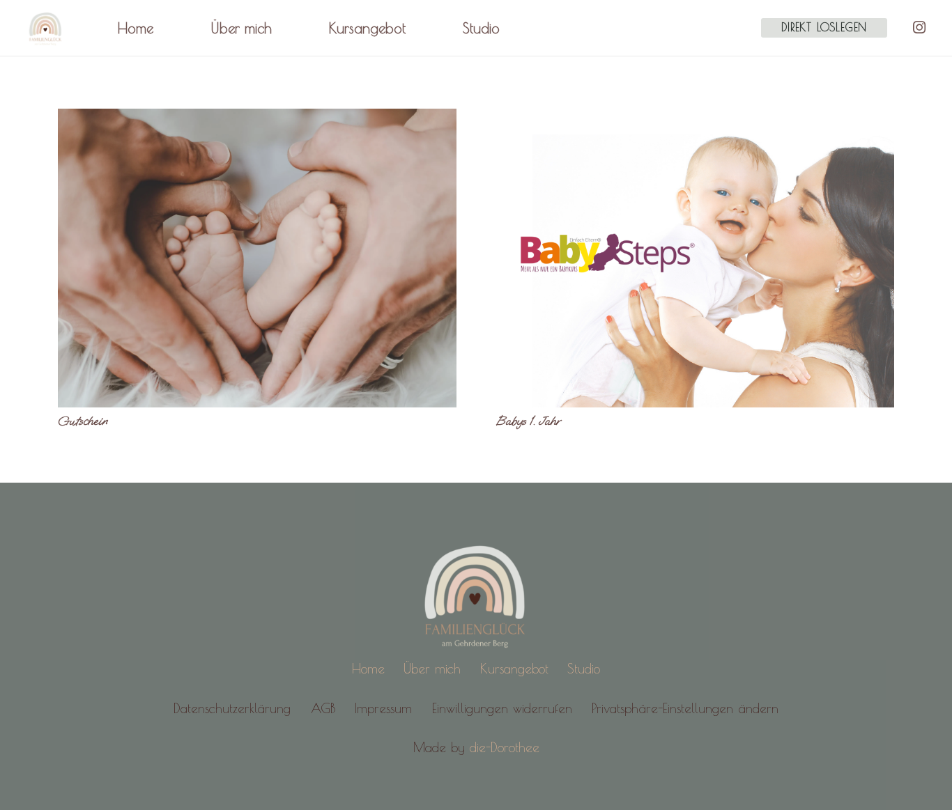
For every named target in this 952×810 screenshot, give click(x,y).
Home (368, 668)
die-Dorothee (504, 747)
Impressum (383, 708)
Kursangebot (514, 668)
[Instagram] (919, 28)
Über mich (432, 668)
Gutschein (82, 421)
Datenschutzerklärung (232, 708)
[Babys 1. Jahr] (695, 258)
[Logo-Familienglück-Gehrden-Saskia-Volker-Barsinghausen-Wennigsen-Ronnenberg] (45, 28)
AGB (323, 708)
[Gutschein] (257, 258)
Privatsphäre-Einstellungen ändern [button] (685, 708)
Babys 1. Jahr (528, 421)
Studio (583, 668)
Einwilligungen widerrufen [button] (502, 708)
